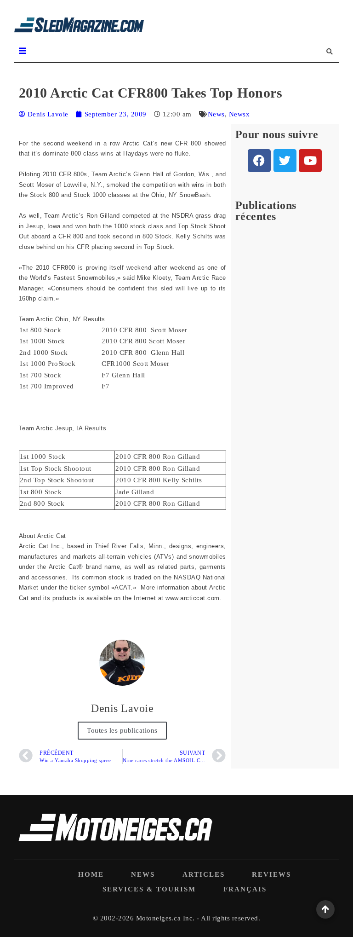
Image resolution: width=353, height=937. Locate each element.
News (216, 114)
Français (245, 889)
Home (91, 874)
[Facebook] (259, 160)
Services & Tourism (149, 889)
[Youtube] (310, 160)
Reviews (271, 874)
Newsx (239, 114)
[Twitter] (284, 160)
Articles (203, 874)
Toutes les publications (122, 730)
